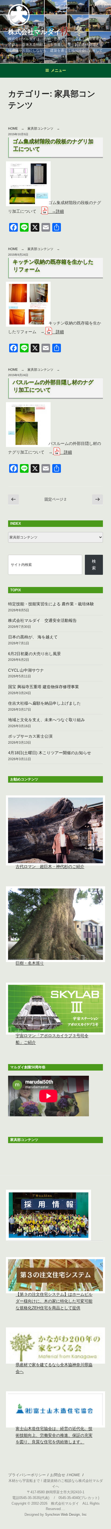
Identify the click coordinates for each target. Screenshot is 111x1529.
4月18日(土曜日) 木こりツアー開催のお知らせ (49, 752)
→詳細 (58, 211)
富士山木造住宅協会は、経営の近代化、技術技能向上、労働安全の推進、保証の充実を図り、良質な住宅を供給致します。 (54, 1435)
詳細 (60, 331)
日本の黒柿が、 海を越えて (33, 637)
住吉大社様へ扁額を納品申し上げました (44, 703)
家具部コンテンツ (40, 128)
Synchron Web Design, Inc (66, 1515)
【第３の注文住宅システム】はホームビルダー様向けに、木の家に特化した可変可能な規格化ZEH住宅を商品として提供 (54, 1301)
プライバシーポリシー (27, 1475)
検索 (94, 564)
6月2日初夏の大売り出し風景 (34, 653)
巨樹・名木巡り (30, 963)
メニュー (58, 70)
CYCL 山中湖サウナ (26, 670)
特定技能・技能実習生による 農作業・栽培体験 (51, 604)
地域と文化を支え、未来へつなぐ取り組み (46, 719)
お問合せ (57, 1475)
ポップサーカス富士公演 (30, 736)
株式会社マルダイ (34, 31)
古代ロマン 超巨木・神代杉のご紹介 (50, 866)
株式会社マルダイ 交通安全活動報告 (42, 620)
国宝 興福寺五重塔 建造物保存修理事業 (43, 686)
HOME (13, 128)
